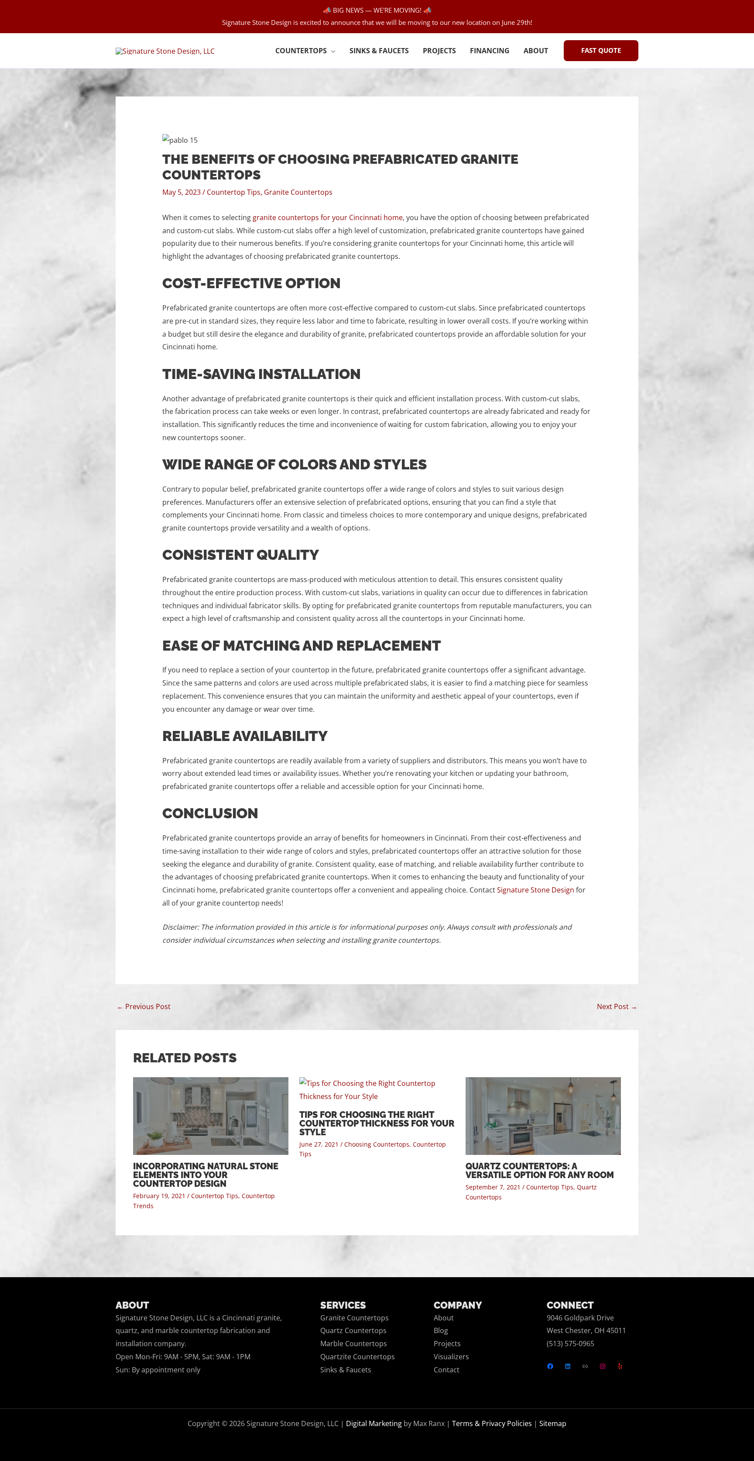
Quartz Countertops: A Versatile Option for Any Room (540, 1170)
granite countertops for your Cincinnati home (328, 217)
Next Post (617, 1006)
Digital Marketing (374, 1423)
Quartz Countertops (353, 1330)
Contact (446, 1370)
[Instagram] (602, 1366)
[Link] (585, 1366)
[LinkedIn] (567, 1366)
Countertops (301, 50)
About (536, 50)
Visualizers (451, 1356)
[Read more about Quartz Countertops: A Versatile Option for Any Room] (543, 1115)
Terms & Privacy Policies (492, 1423)
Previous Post (144, 1006)
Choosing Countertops (376, 1144)
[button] (601, 50)
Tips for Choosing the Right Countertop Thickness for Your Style (377, 1123)
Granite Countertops (298, 192)
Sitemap (552, 1423)
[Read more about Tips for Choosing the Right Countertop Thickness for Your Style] (377, 1089)
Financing (490, 50)
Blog (441, 1330)
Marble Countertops (353, 1343)
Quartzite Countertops (357, 1356)
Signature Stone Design (535, 890)
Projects (439, 50)
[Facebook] (550, 1366)
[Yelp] (620, 1366)
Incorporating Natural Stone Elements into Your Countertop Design (205, 1175)
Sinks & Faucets (379, 50)
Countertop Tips (233, 192)
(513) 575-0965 (570, 1343)
